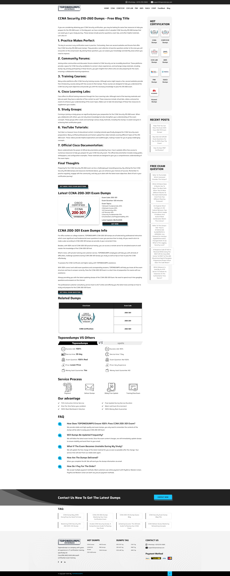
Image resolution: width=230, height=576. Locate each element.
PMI (136, 8)
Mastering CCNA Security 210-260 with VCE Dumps (71, 525)
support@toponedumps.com (162, 2)
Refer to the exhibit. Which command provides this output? (159, 177)
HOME (106, 8)
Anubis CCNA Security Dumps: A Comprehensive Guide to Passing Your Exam (100, 526)
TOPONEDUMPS (77, 574)
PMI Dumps (154, 80)
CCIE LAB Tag (120, 550)
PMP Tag (133, 547)
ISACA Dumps (165, 80)
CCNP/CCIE (121, 8)
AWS (141, 8)
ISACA (147, 8)
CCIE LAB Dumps (154, 61)
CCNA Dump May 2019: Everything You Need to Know (71, 516)
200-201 (128, 320)
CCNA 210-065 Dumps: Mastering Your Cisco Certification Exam (100, 517)
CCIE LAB (129, 8)
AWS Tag (133, 550)
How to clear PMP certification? (159, 149)
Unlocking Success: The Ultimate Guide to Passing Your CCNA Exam (129, 526)
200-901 (128, 329)
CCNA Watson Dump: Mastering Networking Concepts (158, 525)
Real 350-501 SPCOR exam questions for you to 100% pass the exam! (159, 140)
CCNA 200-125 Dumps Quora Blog (129, 516)
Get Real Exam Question (70, 292)
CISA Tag (133, 544)
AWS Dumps (165, 61)
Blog (168, 8)
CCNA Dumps (154, 41)
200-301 (128, 312)
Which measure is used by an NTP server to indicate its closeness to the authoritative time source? (159, 272)
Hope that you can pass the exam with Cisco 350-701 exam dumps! (159, 129)
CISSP (153, 8)
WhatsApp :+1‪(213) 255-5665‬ (138, 2)
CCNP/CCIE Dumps (165, 41)
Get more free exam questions (73, 186)
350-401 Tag (119, 547)
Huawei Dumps (154, 100)
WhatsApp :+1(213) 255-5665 (156, 545)
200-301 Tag (119, 544)
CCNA (113, 8)
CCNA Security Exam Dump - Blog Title (158, 516)
